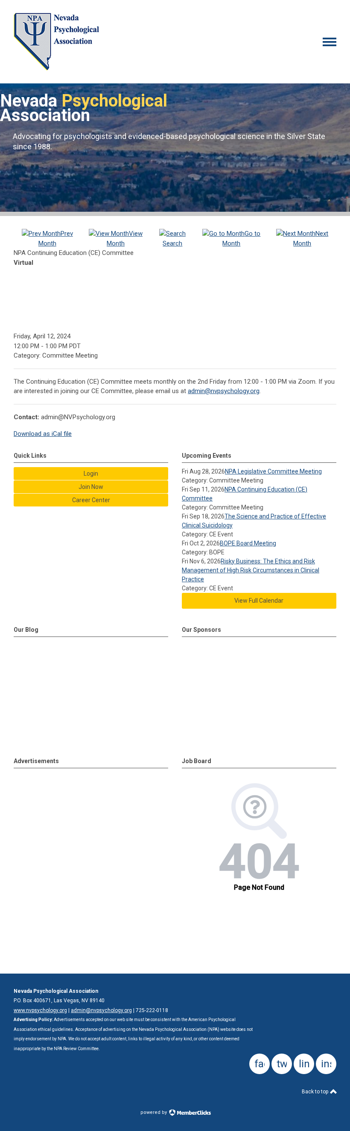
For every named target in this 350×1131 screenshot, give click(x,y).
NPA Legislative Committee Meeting (273, 471)
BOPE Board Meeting (248, 543)
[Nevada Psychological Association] (56, 68)
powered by (154, 1112)
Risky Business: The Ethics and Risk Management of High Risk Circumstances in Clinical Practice (250, 570)
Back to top (316, 1092)
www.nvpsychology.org (40, 1010)
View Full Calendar (258, 600)
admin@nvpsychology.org (224, 391)
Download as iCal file (43, 434)
